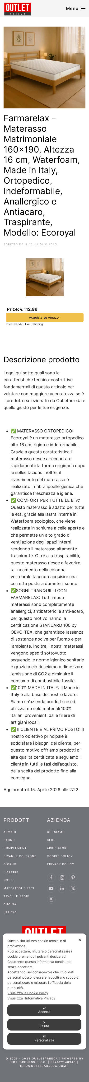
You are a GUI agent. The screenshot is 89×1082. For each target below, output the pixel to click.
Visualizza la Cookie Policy (27, 993)
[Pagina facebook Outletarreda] (51, 877)
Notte (9, 880)
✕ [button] (80, 939)
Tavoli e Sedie (16, 896)
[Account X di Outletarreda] (73, 888)
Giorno (10, 864)
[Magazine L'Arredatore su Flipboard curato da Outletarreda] (51, 899)
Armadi (10, 832)
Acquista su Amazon (45, 317)
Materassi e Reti (19, 888)
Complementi (16, 848)
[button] (76, 8)
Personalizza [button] (44, 1040)
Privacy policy (60, 864)
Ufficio (10, 912)
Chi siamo (56, 832)
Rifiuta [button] (44, 1026)
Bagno (9, 840)
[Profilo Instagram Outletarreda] (62, 877)
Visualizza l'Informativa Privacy (31, 998)
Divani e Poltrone (20, 856)
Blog (51, 840)
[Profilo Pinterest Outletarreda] (73, 877)
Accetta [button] (44, 1012)
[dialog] (44, 991)
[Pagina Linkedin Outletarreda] (62, 888)
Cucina (10, 904)
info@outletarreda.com (43, 1066)
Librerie (11, 872)
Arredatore (58, 848)
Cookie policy (60, 856)
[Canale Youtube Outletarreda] (51, 888)
